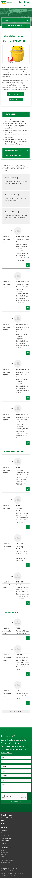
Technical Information (13, 155)
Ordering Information (12, 150)
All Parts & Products (6, 818)
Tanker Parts (4, 830)
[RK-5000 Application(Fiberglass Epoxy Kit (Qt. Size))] (17, 622)
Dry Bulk (3, 843)
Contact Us (4, 823)
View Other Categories (14, 26)
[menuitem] (16, 818)
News (2, 820)
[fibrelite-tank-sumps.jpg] (16, 54)
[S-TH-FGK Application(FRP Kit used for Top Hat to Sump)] (17, 685)
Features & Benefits (11, 114)
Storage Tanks (5, 835)
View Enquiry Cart (16, 711)
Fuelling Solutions (6, 838)
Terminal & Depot (6, 833)
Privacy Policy (5, 869)
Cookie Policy (13, 869)
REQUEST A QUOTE (15, 99)
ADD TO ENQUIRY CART (16, 94)
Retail (6, 20)
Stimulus (10, 873)
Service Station (5, 841)
